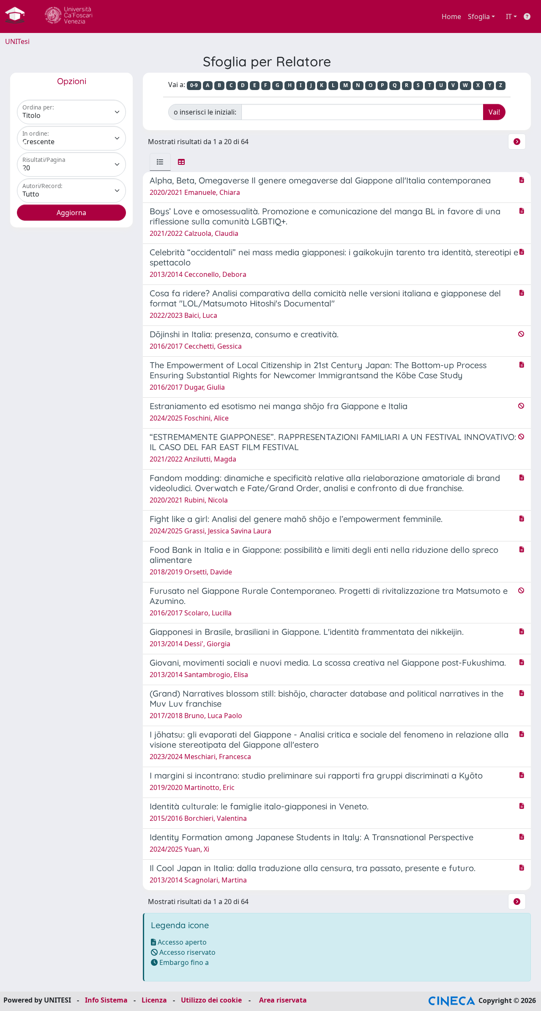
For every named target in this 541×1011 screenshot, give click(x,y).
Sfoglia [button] (479, 16)
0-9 (194, 85)
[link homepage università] (68, 16)
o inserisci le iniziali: (205, 112)
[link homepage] (18, 16)
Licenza (154, 1000)
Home (451, 16)
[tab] (160, 162)
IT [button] (509, 16)
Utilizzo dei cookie (211, 1000)
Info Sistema (106, 1000)
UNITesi (17, 41)
